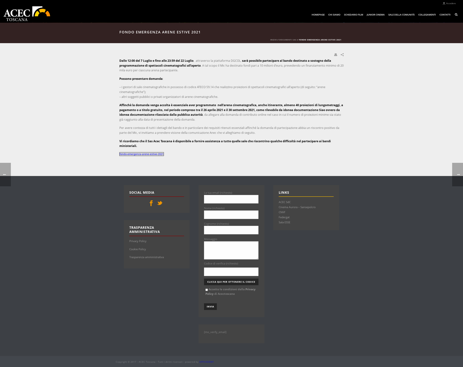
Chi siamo (334, 14)
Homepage (318, 14)
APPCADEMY (206, 361)
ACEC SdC (285, 202)
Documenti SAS (288, 39)
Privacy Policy (137, 241)
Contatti (445, 14)
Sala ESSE (284, 222)
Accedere (451, 3)
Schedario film (353, 14)
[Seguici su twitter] (160, 203)
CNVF (282, 212)
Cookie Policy (137, 249)
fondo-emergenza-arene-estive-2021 (142, 154)
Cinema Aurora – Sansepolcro (297, 207)
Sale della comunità (401, 14)
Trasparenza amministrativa (146, 257)
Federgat (284, 217)
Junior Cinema (376, 14)
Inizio (273, 39)
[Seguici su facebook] (151, 203)
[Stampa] (335, 54)
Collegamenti (427, 14)
